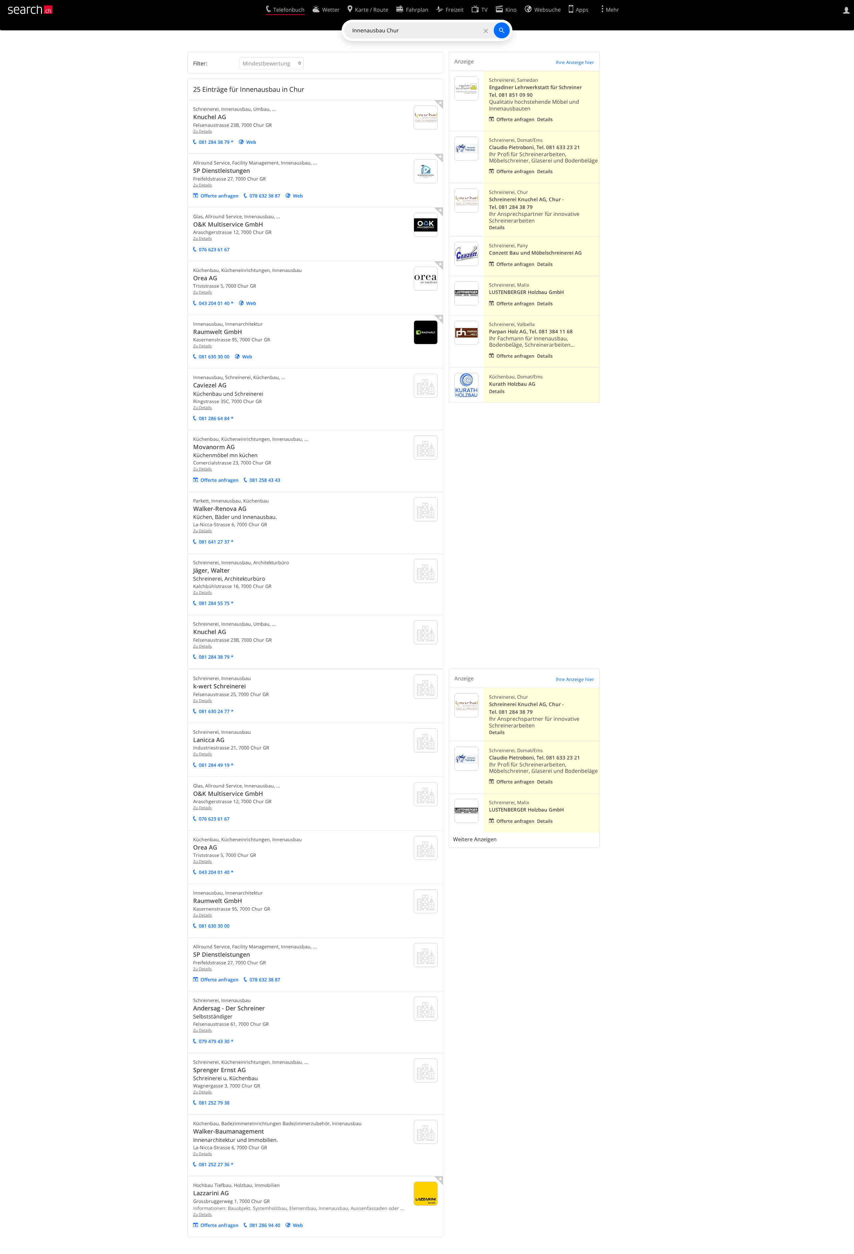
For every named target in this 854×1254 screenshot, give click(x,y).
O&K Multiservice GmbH (228, 224)
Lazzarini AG (211, 1193)
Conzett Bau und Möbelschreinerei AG (535, 252)
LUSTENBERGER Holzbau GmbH (526, 292)
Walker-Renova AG (220, 509)
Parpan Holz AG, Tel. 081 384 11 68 (531, 331)
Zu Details (202, 131)
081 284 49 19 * (216, 765)
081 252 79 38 (214, 1103)
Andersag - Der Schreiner (229, 1008)
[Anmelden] (846, 10)
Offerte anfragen (219, 196)
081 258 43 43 (265, 480)
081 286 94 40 (265, 1225)
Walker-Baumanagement (228, 1131)
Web (251, 142)
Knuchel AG (209, 117)
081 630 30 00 (214, 356)
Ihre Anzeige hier (575, 62)
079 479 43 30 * (216, 1041)
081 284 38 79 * (216, 142)
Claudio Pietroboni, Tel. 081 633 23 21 (534, 147)
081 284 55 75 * (216, 603)
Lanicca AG (209, 740)
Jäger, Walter (211, 570)
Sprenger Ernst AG (219, 1070)
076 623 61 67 (214, 249)
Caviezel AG (210, 385)
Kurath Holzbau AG (512, 383)
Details (545, 119)
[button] (272, 63)
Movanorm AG (214, 447)
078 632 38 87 (265, 196)
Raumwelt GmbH (217, 332)
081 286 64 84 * (216, 418)
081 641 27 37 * (216, 542)
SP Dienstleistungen (221, 171)
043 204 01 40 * (216, 303)
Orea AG (205, 278)
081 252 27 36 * (216, 1164)
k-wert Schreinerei (219, 686)
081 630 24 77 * (216, 711)
